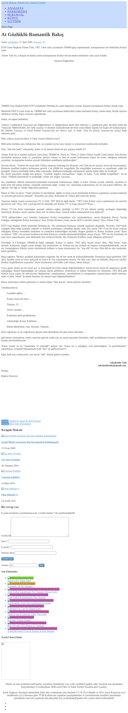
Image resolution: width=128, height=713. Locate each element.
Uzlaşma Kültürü (10, 477)
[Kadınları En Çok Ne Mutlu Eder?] (25, 606)
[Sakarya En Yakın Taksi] (20, 577)
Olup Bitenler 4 (9, 494)
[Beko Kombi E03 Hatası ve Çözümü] (26, 622)
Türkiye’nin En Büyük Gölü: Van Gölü (26, 614)
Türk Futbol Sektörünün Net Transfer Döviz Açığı (32, 592)
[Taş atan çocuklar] (11, 453)
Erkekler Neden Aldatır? (19, 620)
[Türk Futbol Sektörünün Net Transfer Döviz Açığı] (33, 589)
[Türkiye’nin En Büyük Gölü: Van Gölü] (28, 611)
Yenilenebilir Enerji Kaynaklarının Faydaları (29, 603)
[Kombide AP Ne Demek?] (21, 583)
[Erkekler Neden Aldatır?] (20, 617)
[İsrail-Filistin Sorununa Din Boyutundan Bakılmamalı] (29, 436)
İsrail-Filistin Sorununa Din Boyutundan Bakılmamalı (29, 442)
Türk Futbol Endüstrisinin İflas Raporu (26, 597)
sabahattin (13, 42)
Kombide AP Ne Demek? (20, 586)
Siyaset (37, 42)
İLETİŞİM (14, 21)
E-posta (6, 547)
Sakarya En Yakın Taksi (19, 580)
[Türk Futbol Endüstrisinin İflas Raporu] (27, 594)
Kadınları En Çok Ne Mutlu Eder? (24, 608)
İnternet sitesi (7, 553)
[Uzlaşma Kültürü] (11, 471)
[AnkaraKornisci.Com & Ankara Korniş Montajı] (32, 628)
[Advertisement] (64, 81)
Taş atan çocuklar (10, 459)
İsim (4, 541)
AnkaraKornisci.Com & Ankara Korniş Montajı (31, 631)
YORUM (6, 535)
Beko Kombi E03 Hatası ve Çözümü (25, 625)
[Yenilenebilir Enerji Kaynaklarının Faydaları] (30, 600)
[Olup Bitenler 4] (10, 488)
